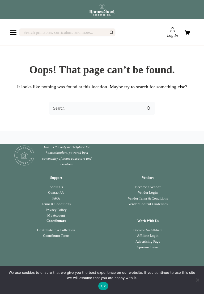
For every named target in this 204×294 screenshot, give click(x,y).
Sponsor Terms (147, 247)
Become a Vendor (147, 187)
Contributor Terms (56, 236)
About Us (56, 187)
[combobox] (63, 32)
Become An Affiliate (147, 230)
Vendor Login (148, 192)
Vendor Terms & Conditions (148, 198)
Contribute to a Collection (56, 230)
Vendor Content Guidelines (148, 204)
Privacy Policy (56, 210)
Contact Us (56, 192)
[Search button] (111, 32)
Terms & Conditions (56, 204)
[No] (197, 280)
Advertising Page (147, 241)
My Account (56, 215)
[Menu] (13, 32)
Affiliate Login (148, 236)
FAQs (56, 198)
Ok (103, 286)
